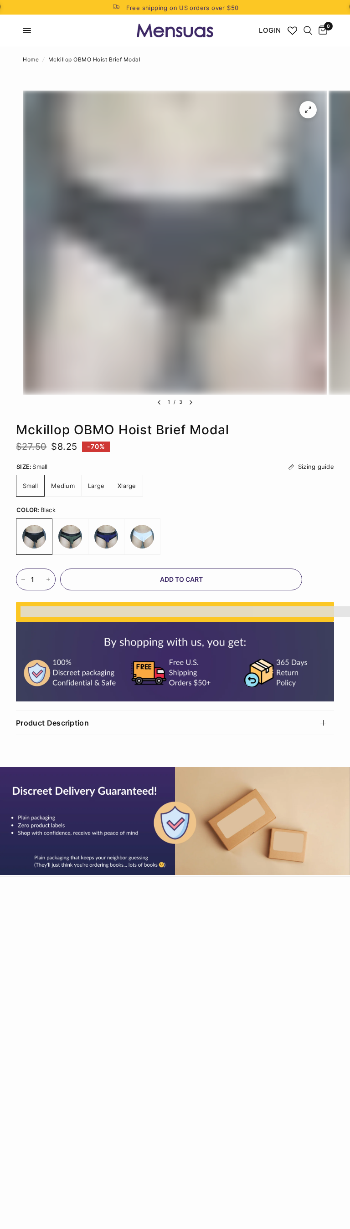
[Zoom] (308, 109)
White (142, 536)
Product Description (52, 722)
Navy (106, 536)
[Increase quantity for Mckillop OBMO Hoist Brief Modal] (48, 579)
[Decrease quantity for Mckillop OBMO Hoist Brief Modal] (23, 579)
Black (34, 536)
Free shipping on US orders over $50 (182, 7)
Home (31, 59)
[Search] (307, 30)
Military (70, 536)
